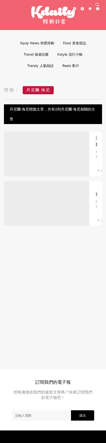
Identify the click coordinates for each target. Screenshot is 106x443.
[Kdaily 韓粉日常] (53, 15)
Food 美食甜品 (74, 43)
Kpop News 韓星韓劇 (37, 43)
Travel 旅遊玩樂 (36, 54)
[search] (97, 4)
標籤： (12, 89)
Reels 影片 (70, 65)
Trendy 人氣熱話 (40, 65)
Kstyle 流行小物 (69, 54)
